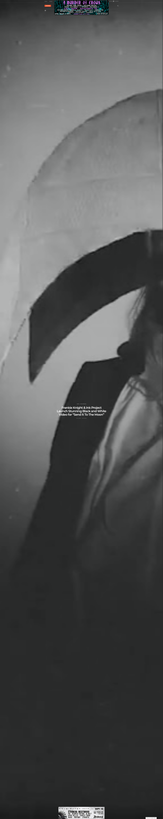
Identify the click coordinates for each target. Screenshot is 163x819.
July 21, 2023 (78, 418)
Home (46, 1)
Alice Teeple (84, 418)
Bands (50, 1)
